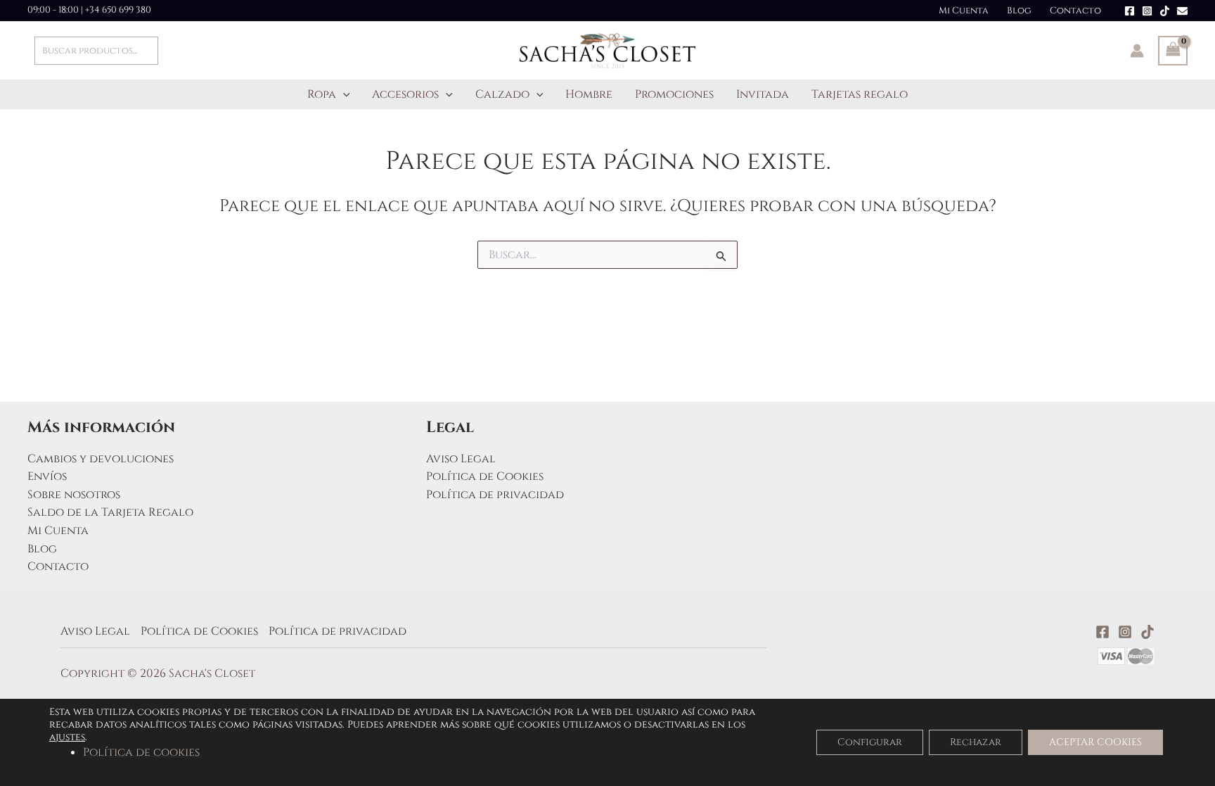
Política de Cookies (485, 476)
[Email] (1182, 11)
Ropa (321, 94)
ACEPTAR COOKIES (1095, 742)
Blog (1019, 10)
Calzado (502, 94)
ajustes (67, 737)
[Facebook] (1129, 11)
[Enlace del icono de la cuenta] (1137, 51)
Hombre (588, 94)
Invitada (762, 94)
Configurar (869, 742)
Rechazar (975, 742)
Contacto (1075, 10)
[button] (343, 94)
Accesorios (405, 94)
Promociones (674, 94)
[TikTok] (1164, 11)
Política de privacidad (495, 494)
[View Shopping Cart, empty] (1173, 50)
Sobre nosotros (73, 494)
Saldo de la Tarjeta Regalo (110, 512)
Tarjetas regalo (859, 94)
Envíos (47, 476)
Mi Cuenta (964, 10)
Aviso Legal (461, 459)
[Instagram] (1147, 11)
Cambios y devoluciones (100, 459)
